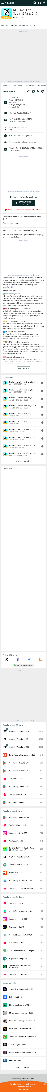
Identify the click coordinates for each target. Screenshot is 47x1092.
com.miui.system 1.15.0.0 (18, 865)
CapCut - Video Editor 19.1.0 (19, 739)
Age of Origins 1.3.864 (17, 1045)
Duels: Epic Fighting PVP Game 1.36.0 (23, 1021)
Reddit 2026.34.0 (15, 873)
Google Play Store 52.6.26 (19, 771)
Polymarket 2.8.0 (15, 997)
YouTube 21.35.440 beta (18, 974)
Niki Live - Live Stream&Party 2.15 (21, 437)
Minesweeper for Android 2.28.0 (21, 1013)
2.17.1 (36, 25)
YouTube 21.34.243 (16, 841)
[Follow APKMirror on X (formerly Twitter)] (6, 660)
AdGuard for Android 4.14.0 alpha (21, 951)
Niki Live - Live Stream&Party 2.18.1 (22, 382)
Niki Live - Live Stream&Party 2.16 (21, 422)
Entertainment (9, 91)
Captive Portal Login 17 (18, 959)
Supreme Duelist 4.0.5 (17, 927)
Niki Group (20, 17)
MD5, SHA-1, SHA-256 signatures (20, 136)
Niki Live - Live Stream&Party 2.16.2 (22, 406)
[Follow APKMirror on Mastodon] (18, 660)
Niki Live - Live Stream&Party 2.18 (21, 390)
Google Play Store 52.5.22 (19, 802)
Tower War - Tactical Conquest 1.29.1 (23, 1037)
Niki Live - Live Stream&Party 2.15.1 (22, 429)
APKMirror (9, 3)
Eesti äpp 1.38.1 (15, 1060)
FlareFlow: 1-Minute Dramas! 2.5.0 (22, 1029)
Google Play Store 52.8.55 (19, 787)
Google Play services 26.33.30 (20, 911)
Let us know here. (28, 1079)
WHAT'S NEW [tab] (18, 85)
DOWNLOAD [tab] (6, 85)
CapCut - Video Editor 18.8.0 (19, 731)
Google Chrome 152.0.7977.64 (20, 935)
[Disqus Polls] (23, 500)
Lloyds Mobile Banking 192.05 (20, 1005)
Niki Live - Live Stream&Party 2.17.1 (22, 398)
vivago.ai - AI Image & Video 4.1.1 (21, 989)
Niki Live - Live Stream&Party (21, 25)
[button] (28, 91)
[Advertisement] (23, 56)
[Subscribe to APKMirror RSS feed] (40, 660)
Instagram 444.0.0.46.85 (18, 919)
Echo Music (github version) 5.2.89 (22, 755)
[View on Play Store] (33, 91)
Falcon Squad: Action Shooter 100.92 (23, 1052)
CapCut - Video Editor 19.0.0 (19, 747)
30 (19, 142)
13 (28, 142)
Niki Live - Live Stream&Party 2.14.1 (22, 453)
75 (18, 102)
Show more (22, 368)
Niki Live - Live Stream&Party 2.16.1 (22, 414)
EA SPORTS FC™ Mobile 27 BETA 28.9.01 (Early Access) (21, 849)
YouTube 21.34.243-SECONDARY (21, 889)
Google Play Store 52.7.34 (19, 763)
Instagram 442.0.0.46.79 (18, 833)
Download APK (25, 203)
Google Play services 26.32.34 (20, 881)
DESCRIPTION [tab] (30, 85)
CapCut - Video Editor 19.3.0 (19, 857)
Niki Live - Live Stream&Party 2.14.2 (22, 445)
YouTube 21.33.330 (16, 943)
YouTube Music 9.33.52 (18, 795)
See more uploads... (23, 461)
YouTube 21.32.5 (15, 779)
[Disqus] (23, 560)
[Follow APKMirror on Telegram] (29, 660)
